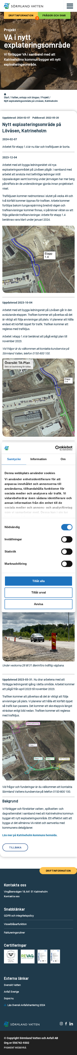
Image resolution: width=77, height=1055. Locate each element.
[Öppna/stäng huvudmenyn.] (68, 6)
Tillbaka (15, 847)
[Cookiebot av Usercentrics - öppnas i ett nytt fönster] (55, 448)
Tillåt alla (38, 581)
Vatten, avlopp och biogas (25, 97)
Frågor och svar (54, 15)
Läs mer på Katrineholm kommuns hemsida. (30, 835)
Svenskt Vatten (12, 984)
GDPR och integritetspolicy (19, 915)
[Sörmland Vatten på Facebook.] (66, 1024)
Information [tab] (38, 459)
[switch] (66, 539)
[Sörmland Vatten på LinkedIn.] (71, 1024)
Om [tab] (63, 459)
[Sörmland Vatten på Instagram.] (61, 1024)
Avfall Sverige (11, 991)
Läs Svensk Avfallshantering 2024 (26, 1005)
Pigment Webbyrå (15, 1047)
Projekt (45, 97)
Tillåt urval (38, 592)
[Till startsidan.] (23, 6)
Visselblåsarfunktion (15, 924)
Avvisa (38, 604)
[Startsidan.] (5, 94)
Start (6, 97)
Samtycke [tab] (14, 459)
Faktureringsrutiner (14, 932)
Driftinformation (23, 16)
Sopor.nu (9, 998)
